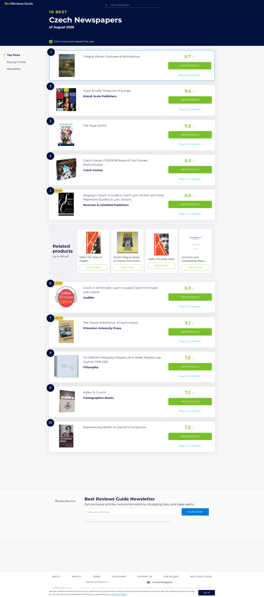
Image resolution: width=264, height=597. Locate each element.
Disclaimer (119, 576)
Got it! (206, 592)
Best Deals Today (201, 576)
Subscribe (195, 511)
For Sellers (170, 576)
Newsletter (14, 68)
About (56, 576)
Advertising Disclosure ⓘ (97, 582)
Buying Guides (16, 62)
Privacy (76, 576)
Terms (96, 576)
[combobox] (132, 5)
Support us (145, 576)
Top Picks (13, 55)
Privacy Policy (119, 594)
